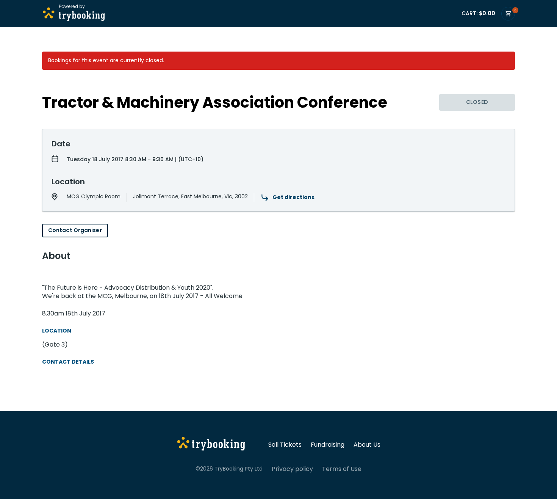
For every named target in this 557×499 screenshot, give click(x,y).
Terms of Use (341, 469)
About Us (367, 445)
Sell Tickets (285, 445)
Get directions (293, 197)
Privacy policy (292, 469)
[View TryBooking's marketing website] (211, 445)
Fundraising (327, 445)
